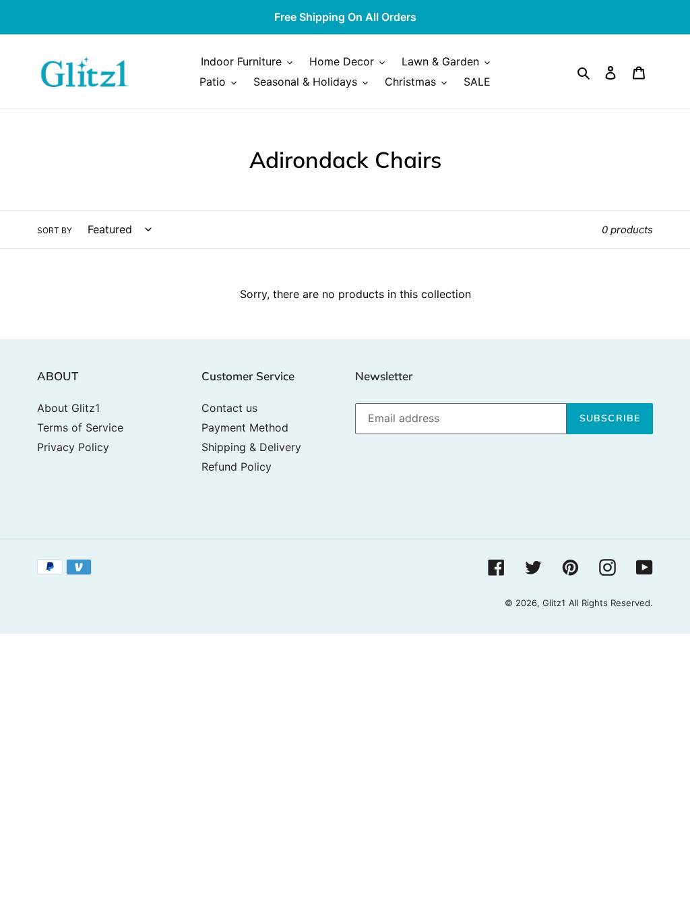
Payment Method (244, 427)
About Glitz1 (68, 408)
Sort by (54, 230)
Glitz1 (553, 602)
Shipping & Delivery (251, 447)
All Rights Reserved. (611, 602)
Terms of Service (80, 427)
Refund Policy (236, 466)
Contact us (229, 408)
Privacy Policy (73, 447)
